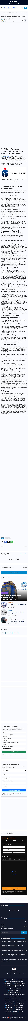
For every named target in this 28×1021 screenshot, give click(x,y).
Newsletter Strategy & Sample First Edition (14, 998)
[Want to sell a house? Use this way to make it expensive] (4, 605)
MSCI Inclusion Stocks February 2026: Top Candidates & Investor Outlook (14, 960)
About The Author (19, 1007)
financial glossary (7, 983)
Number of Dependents (7, 781)
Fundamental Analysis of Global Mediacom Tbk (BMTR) (14, 941)
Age (3, 773)
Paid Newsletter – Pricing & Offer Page (14, 988)
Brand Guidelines (9, 1003)
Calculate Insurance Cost (14, 790)
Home (2, 12)
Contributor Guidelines (14, 996)
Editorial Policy (9, 1007)
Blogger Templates (14, 1017)
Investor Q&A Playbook (14, 990)
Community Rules (18, 1009)
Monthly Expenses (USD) (7, 734)
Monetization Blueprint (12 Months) (14, 1001)
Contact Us (8, 1011)
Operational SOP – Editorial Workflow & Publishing (14, 994)
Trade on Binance (8, 888)
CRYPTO (14, 921)
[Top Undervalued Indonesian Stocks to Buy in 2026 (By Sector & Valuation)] (4, 620)
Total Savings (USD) (6, 738)
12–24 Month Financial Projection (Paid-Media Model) (14, 986)
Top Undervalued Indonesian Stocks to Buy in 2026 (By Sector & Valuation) (17, 620)
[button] (22, 8)
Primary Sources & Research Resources (14, 981)
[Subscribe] (25, 8)
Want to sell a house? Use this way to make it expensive (17, 605)
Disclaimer (14, 1015)
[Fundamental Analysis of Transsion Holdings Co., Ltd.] (4, 612)
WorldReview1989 (10, 8)
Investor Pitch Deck (19, 1003)
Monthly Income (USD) (7, 730)
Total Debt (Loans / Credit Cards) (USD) (10, 742)
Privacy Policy (21, 979)
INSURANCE (14, 924)
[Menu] (2, 8)
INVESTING (6, 12)
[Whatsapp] (11, 542)
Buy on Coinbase (20, 888)
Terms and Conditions (10, 1013)
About (6, 979)
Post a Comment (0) (14, 572)
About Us (21, 1011)
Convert (14, 852)
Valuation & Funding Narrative (14, 992)
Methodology (9, 1009)
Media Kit (8, 1005)
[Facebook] (5, 542)
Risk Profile (4, 784)
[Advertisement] (14, 84)
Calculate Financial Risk (14, 751)
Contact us (13, 979)
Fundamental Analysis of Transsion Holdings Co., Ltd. (16, 613)
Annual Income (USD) (6, 777)
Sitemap (15, 1011)
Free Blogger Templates (17, 1018)
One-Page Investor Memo (19, 983)
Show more (22, 553)
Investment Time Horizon (7, 746)
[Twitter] (8, 542)
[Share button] (14, 542)
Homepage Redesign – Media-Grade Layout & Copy (14, 999)
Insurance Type (5, 768)
